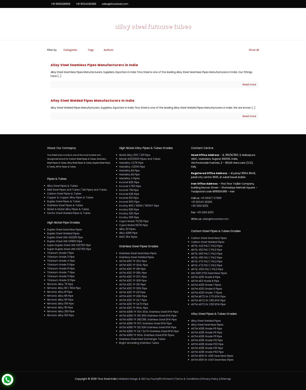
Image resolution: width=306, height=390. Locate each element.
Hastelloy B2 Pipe (129, 174)
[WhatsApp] (238, 4)
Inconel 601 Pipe (129, 198)
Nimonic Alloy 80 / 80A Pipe (64, 288)
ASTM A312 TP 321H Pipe (133, 296)
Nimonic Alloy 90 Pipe (60, 299)
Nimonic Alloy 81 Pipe (59, 292)
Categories (70, 50)
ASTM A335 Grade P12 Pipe (207, 340)
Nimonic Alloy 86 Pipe (60, 296)
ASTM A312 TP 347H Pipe (133, 304)
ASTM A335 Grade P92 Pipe (207, 352)
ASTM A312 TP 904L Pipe (133, 308)
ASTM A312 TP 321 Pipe (132, 292)
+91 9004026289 (86, 4)
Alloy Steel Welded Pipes (206, 321)
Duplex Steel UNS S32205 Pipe (65, 237)
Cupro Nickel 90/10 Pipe (133, 225)
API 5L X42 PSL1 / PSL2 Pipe (206, 246)
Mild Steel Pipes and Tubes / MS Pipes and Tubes (77, 189)
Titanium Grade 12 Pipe (61, 280)
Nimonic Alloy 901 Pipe (60, 315)
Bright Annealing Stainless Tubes (139, 343)
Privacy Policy (210, 379)
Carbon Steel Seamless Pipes (209, 238)
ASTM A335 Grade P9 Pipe (206, 332)
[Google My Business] (257, 4)
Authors (108, 50)
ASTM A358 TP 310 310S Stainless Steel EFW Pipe (148, 315)
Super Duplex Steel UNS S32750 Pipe (69, 245)
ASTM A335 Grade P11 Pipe (206, 336)
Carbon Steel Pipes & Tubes (64, 193)
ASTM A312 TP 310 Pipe (132, 284)
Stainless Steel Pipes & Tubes (65, 205)
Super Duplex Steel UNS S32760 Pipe (69, 249)
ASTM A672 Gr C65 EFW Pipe (208, 300)
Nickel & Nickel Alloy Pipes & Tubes (68, 209)
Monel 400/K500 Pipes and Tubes (139, 159)
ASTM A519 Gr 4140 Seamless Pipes (212, 359)
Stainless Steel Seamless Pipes (138, 253)
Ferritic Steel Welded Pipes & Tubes (68, 213)
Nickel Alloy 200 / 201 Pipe (134, 155)
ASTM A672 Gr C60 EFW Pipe (208, 304)
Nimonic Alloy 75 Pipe (60, 284)
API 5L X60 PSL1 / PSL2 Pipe (206, 253)
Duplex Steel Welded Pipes (63, 233)
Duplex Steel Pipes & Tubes (63, 201)
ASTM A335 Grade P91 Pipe (207, 348)
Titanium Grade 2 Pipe (61, 257)
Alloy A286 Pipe (128, 233)
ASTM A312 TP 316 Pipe (132, 269)
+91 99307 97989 (211, 198)
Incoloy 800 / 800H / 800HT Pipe (139, 205)
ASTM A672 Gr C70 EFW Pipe (208, 296)
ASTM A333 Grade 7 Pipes (206, 292)
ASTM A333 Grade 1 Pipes (206, 285)
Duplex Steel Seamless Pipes (64, 229)
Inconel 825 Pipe (129, 182)
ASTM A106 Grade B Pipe (205, 277)
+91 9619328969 (60, 4)
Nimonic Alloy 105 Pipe (60, 303)
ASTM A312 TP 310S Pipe (133, 288)
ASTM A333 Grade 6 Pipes (206, 288)
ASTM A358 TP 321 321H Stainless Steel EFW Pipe (147, 327)
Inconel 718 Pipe (129, 190)
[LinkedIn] (252, 4)
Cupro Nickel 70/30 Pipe (134, 221)
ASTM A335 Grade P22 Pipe (207, 344)
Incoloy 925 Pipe (129, 217)
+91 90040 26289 (201, 202)
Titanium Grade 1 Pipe (60, 253)
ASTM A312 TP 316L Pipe (133, 273)
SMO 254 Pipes (128, 237)
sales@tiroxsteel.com (115, 4)
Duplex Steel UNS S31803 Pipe (64, 241)
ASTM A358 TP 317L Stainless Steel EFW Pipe (145, 323)
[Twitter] (247, 4)
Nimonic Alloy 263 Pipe (61, 311)
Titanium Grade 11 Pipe (61, 276)
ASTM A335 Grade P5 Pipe (206, 328)
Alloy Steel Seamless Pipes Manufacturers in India (94, 65)
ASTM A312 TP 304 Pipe (133, 261)
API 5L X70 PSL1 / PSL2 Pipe (206, 261)
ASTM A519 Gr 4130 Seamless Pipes (212, 356)
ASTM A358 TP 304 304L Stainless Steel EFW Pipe (148, 311)
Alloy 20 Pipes (127, 229)
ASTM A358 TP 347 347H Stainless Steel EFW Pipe (149, 331)
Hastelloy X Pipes (129, 178)
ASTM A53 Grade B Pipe (205, 281)
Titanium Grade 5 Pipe (61, 264)
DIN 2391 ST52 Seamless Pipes (209, 273)
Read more (249, 84)
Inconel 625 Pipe (129, 194)
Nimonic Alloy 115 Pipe (60, 307)
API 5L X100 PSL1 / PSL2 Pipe (207, 269)
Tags (91, 50)
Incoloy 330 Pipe (129, 213)
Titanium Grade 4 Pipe (61, 260)
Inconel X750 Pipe (130, 186)
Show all (254, 50)
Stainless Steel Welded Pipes (136, 257)
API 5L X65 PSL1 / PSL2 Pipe (206, 257)
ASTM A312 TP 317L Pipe (133, 276)
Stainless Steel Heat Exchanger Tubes (142, 339)
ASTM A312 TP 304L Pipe (133, 265)
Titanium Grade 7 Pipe (61, 272)
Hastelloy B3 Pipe (129, 170)
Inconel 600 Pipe (129, 202)
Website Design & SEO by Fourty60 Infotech (146, 379)
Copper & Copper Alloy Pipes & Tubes (70, 197)
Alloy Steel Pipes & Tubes (62, 186)
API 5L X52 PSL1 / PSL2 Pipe (206, 249)
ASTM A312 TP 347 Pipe (133, 300)
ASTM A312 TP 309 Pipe (133, 280)
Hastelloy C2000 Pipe (132, 166)
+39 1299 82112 (199, 206)
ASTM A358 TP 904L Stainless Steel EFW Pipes (146, 335)
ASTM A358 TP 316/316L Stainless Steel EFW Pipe (148, 319)
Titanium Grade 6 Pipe (61, 268)
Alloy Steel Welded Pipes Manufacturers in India (92, 100)
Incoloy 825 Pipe (129, 209)
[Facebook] (243, 4)
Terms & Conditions (187, 379)
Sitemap (225, 379)
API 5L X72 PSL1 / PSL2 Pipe (206, 265)
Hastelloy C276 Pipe (131, 163)
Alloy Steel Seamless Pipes (207, 324)
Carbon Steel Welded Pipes (207, 242)
